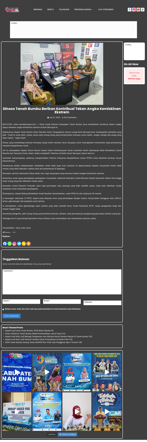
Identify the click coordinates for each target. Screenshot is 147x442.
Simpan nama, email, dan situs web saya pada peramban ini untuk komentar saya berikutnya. (43, 309)
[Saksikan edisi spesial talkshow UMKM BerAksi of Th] (76, 372)
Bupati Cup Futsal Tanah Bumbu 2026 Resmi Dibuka (27, 331)
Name (6, 301)
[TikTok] (142, 9)
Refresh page (134, 79)
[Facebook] (129, 9)
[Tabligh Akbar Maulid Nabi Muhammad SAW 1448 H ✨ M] (106, 411)
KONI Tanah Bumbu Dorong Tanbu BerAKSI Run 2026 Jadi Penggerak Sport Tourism (41, 342)
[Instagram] (134, 9)
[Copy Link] (24, 242)
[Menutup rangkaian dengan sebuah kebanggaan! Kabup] (16, 372)
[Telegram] (19, 242)
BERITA (50, 9)
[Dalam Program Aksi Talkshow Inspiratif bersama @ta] (106, 372)
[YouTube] (138, 9)
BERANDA (38, 9)
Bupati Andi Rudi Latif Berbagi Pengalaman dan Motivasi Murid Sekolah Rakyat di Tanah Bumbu (46, 336)
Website (88, 302)
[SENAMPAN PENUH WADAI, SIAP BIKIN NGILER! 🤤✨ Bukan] (76, 411)
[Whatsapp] (9, 242)
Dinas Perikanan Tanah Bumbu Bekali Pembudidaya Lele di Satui (33, 334)
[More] (28, 242)
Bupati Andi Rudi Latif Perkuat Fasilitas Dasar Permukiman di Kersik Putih (37, 339)
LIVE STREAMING (105, 9)
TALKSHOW (64, 9)
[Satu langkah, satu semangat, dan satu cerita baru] (46, 411)
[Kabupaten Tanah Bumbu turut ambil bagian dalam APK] (46, 372)
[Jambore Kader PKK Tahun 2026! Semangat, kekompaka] (16, 411)
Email (47, 301)
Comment (8, 271)
